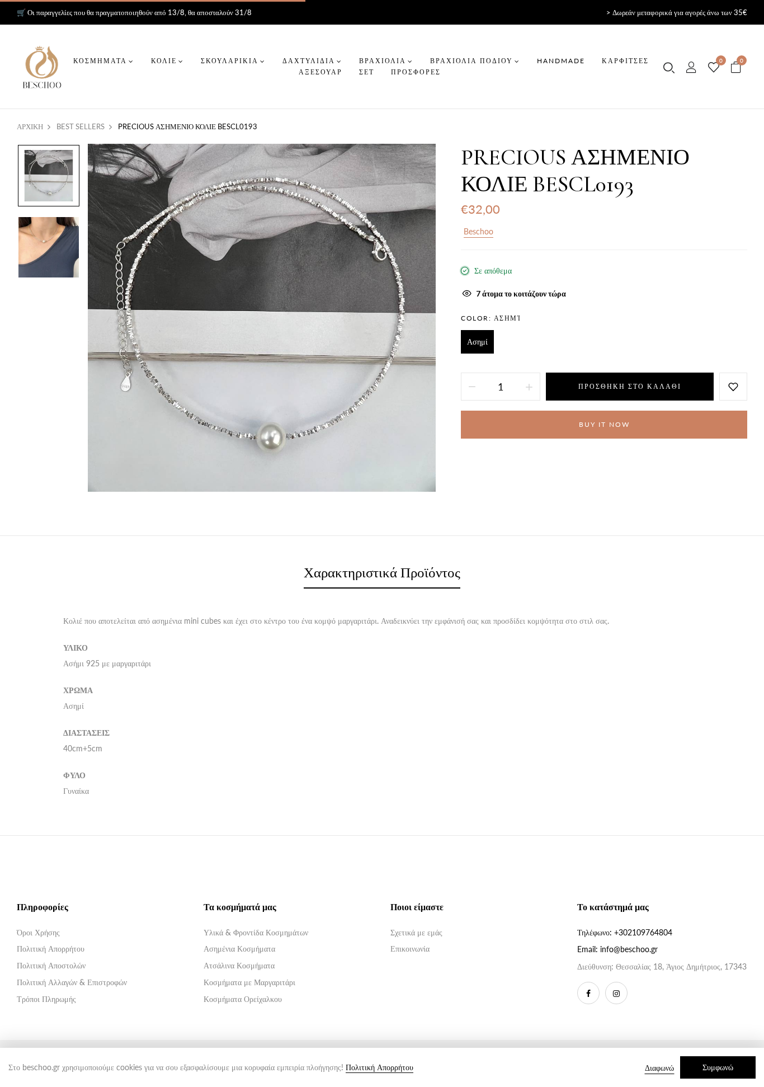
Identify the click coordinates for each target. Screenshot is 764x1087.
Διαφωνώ (659, 1067)
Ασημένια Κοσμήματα (239, 948)
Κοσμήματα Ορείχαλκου (243, 999)
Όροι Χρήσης (38, 932)
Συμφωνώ (717, 1067)
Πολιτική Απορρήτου (50, 948)
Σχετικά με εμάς (416, 932)
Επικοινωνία (410, 948)
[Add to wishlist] (733, 387)
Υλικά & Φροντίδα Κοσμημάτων (256, 932)
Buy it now (604, 424)
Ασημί (477, 341)
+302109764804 (643, 932)
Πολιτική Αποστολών (51, 965)
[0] (713, 67)
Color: (491, 318)
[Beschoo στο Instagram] (616, 993)
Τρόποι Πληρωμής (46, 999)
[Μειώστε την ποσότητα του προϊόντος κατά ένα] (472, 386)
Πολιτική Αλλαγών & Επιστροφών (72, 982)
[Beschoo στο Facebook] (588, 993)
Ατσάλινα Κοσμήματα (239, 965)
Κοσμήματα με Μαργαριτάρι (249, 982)
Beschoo (478, 231)
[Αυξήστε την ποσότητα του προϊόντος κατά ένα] (529, 386)
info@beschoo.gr (629, 949)
